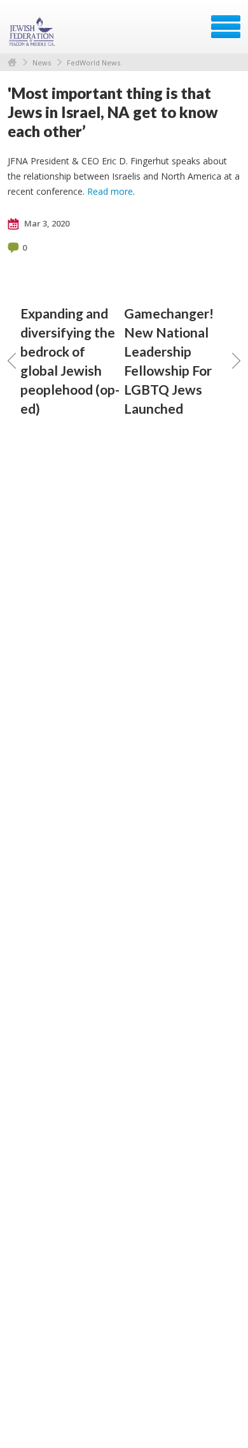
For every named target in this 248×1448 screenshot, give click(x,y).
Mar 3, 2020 (45, 223)
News (41, 62)
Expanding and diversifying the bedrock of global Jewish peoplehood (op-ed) (70, 360)
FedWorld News (93, 62)
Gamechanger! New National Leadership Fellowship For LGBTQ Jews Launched (169, 360)
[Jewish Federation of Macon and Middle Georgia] (33, 31)
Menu (225, 26)
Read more (110, 191)
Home (12, 62)
